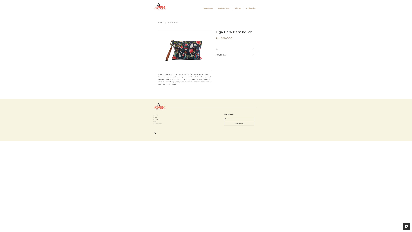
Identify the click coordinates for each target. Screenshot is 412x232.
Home (160, 22)
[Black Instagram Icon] (154, 133)
